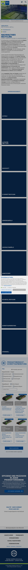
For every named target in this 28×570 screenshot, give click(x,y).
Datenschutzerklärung (8, 285)
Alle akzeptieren (6, 292)
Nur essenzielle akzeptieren (19, 289)
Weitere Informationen (6, 289)
